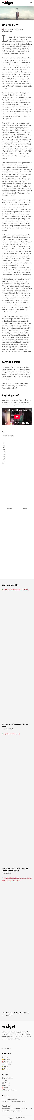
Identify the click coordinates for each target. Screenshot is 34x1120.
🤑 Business (6, 1059)
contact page (20, 1102)
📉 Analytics (6, 1064)
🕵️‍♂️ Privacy (6, 1069)
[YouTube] (10, 1048)
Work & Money (7, 31)
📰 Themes (6, 1083)
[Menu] (31, 3)
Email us (5, 1102)
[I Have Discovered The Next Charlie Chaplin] (17, 943)
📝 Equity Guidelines (9, 1090)
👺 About (5, 1088)
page (12, 1111)
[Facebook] (2, 1048)
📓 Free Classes (7, 1078)
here (18, 1039)
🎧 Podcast (6, 1085)
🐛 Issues (5, 1066)
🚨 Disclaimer (7, 1062)
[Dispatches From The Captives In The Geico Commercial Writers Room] (17, 799)
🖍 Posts (4, 1080)
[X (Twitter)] (5, 1048)
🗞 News (5, 1057)
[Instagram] (8, 1048)
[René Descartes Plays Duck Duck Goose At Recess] (17, 654)
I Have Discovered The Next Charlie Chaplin (15, 1013)
